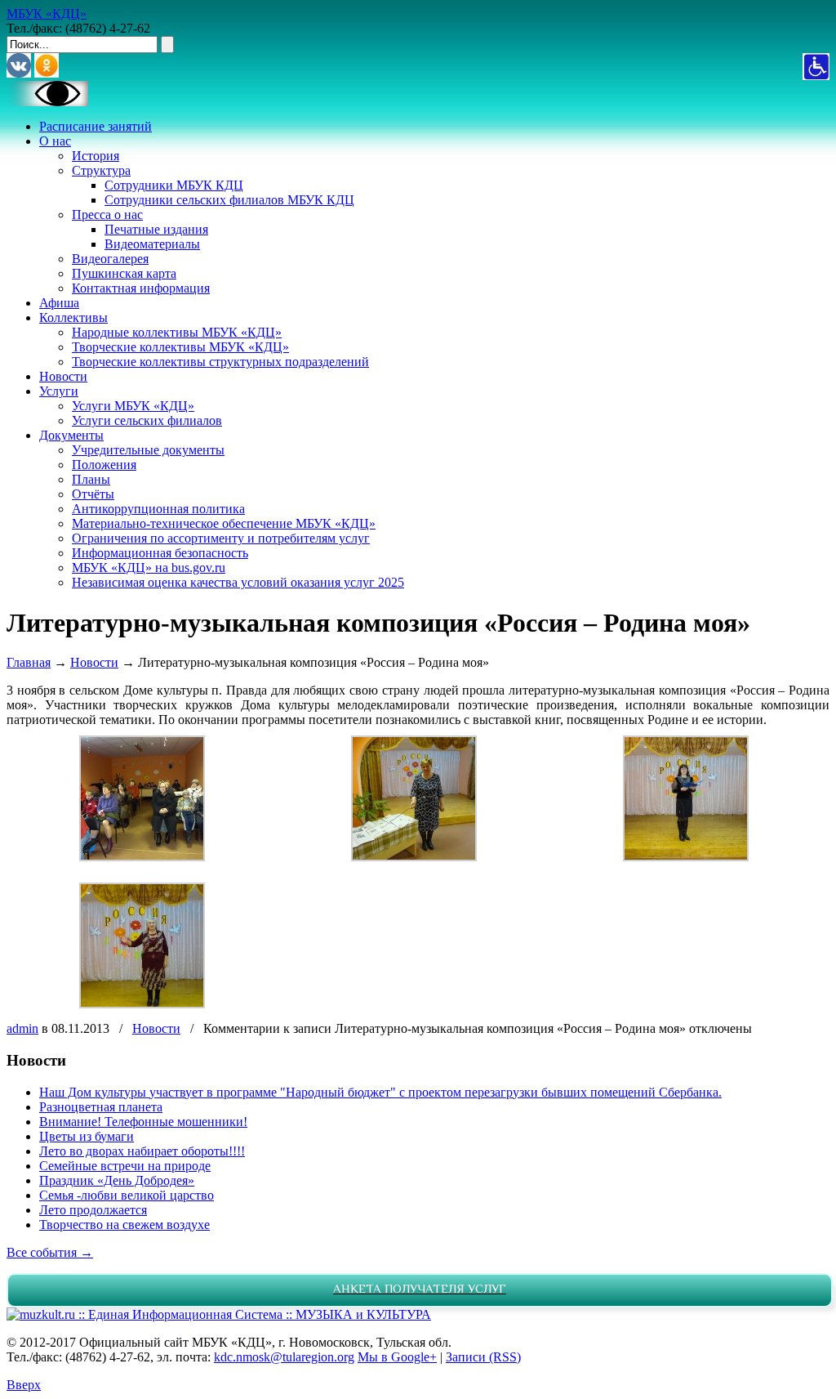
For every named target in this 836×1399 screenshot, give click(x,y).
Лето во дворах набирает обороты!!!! (142, 1151)
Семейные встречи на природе (125, 1166)
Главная (29, 662)
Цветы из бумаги (86, 1136)
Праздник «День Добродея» (116, 1180)
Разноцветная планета (100, 1107)
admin (22, 1028)
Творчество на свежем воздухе (124, 1224)
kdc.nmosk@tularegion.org (284, 1357)
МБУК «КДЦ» (47, 13)
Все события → (50, 1252)
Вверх (24, 1385)
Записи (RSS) (483, 1357)
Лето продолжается (93, 1210)
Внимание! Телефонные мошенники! (143, 1122)
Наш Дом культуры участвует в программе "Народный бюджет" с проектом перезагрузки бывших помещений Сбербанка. (380, 1092)
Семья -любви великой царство (126, 1195)
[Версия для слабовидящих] (47, 102)
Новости (94, 662)
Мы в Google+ (397, 1357)
